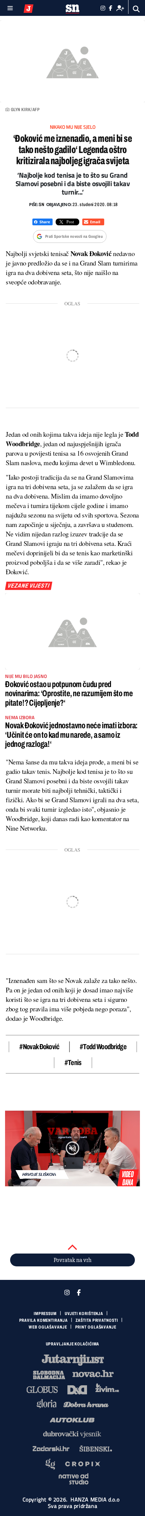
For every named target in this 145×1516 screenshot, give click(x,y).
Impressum (45, 1313)
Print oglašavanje (95, 1327)
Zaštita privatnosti (97, 1320)
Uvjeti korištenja (84, 1313)
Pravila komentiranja (43, 1320)
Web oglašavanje (48, 1327)
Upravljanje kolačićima (72, 1344)
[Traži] (136, 9)
